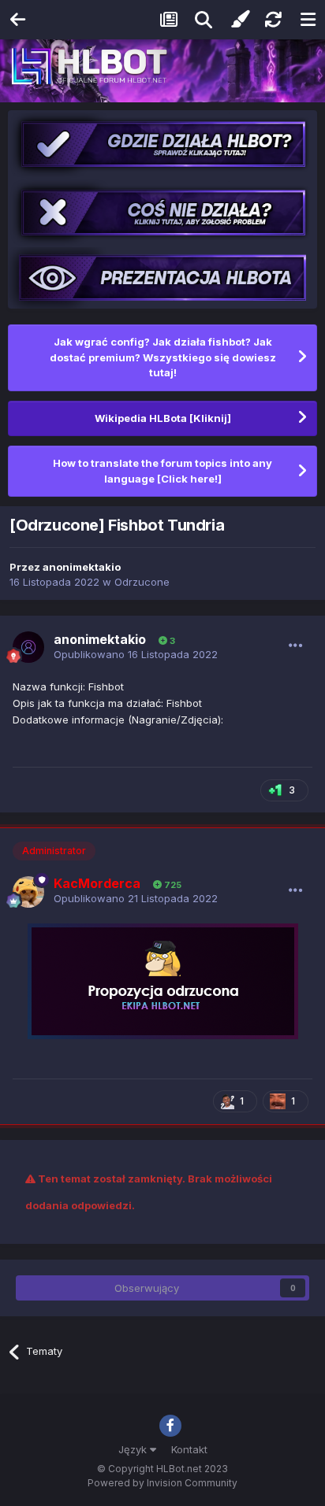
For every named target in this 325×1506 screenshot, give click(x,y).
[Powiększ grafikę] (163, 980)
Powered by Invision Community (162, 1483)
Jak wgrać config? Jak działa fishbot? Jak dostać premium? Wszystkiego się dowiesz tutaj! (163, 357)
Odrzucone (142, 581)
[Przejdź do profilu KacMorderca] (28, 892)
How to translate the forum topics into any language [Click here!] (162, 471)
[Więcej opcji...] (295, 645)
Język (134, 1449)
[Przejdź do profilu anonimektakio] (28, 647)
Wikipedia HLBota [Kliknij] (163, 418)
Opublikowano (136, 654)
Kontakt (189, 1449)
